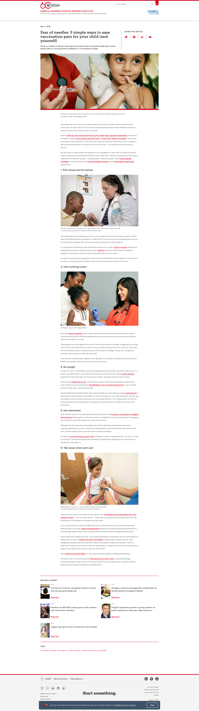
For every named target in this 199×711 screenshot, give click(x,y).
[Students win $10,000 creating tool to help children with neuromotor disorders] (45, 611)
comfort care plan (120, 247)
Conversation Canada (48, 650)
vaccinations (61, 650)
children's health (74, 650)
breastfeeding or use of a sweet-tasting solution (106, 385)
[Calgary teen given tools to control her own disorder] (45, 630)
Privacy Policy (44, 696)
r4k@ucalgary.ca (76, 679)
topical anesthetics (76, 333)
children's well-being (89, 650)
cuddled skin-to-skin (78, 382)
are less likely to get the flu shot (87, 138)
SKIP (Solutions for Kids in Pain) (102, 559)
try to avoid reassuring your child (82, 436)
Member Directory (60, 679)
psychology (102, 650)
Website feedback (45, 699)
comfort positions (127, 374)
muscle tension (130, 393)
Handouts (101, 250)
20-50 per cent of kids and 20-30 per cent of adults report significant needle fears (97, 135)
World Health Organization (124, 161)
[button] (127, 37)
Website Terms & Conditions (126, 705)
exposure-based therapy (90, 528)
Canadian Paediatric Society (97, 161)
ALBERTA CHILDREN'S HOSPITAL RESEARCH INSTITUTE (66, 11)
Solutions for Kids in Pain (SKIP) (91, 539)
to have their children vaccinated (114, 138)
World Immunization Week (75, 554)
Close (152, 705)
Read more (55, 597)
